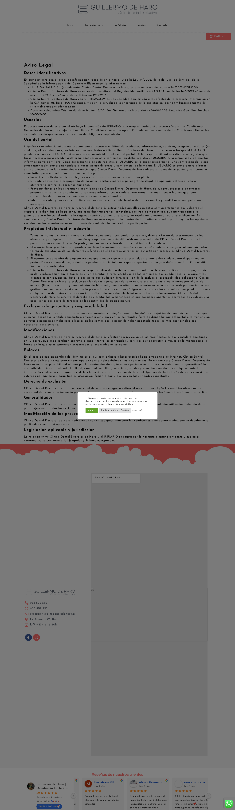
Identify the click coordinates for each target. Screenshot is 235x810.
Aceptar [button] (91, 410)
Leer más (138, 410)
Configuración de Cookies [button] (115, 410)
